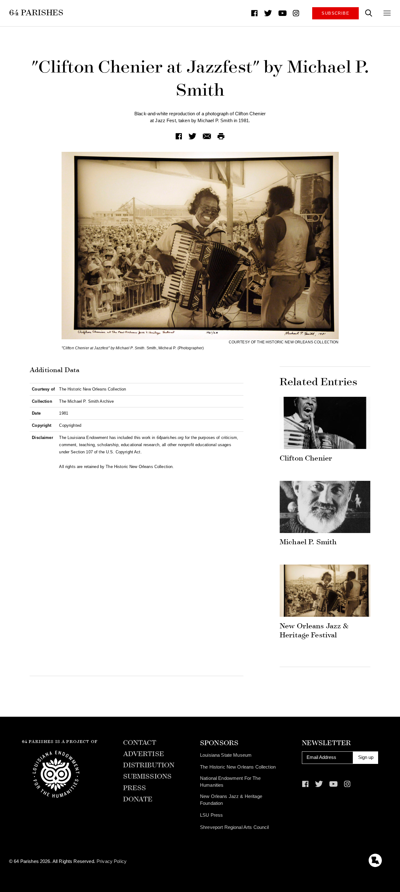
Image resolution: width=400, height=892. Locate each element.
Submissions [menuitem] (147, 776)
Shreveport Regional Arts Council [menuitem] (234, 827)
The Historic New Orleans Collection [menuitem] (238, 767)
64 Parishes (36, 12)
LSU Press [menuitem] (211, 815)
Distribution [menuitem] (149, 765)
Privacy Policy (112, 861)
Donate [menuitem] (138, 799)
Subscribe (335, 13)
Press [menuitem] (134, 788)
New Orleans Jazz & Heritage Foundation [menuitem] (231, 800)
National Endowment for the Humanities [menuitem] (230, 782)
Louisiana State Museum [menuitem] (226, 755)
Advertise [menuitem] (143, 754)
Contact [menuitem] (140, 743)
